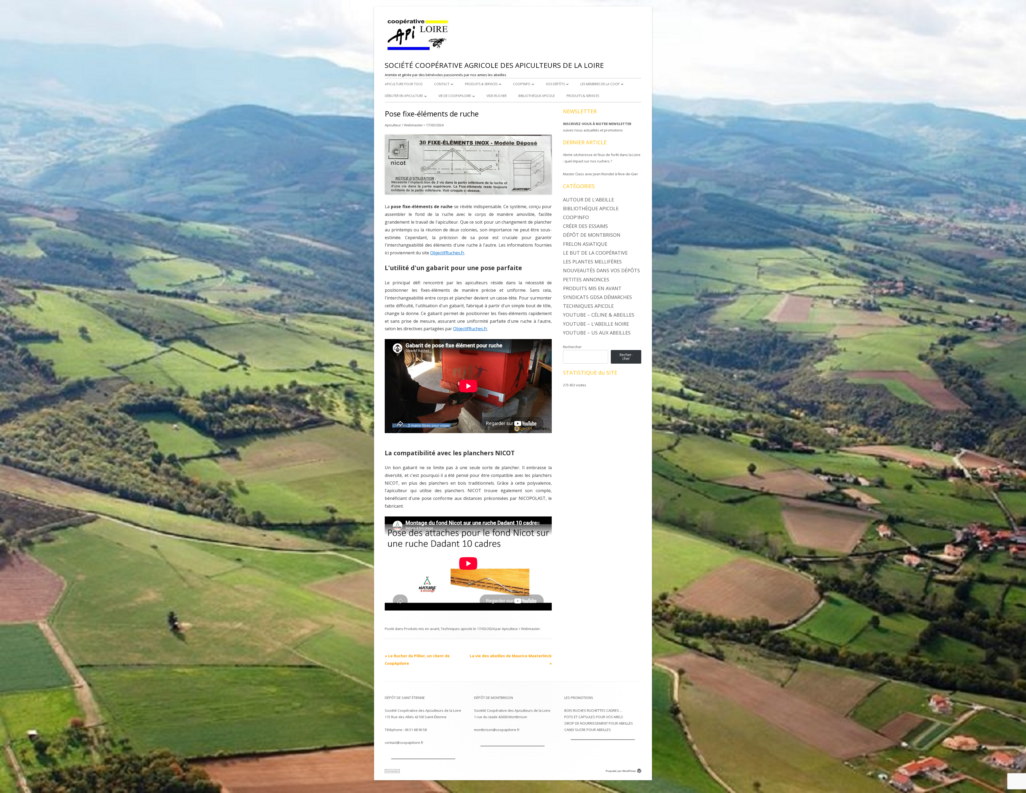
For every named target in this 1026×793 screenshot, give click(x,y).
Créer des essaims (585, 226)
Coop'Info (576, 217)
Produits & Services (481, 84)
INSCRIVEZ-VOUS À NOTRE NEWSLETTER (597, 123)
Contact (441, 84)
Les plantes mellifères (592, 261)
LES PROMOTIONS (578, 697)
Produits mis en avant (421, 628)
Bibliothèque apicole (536, 96)
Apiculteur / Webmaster (404, 125)
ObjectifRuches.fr (447, 253)
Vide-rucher (497, 96)
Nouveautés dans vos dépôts (601, 270)
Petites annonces (586, 279)
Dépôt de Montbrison (591, 235)
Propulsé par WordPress (621, 770)
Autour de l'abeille (588, 199)
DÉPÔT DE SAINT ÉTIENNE (405, 697)
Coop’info (521, 84)
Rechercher (572, 346)
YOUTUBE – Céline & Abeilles (598, 315)
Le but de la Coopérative (595, 253)
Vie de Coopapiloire (454, 96)
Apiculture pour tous (403, 84)
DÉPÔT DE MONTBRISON (493, 697)
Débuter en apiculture (404, 96)
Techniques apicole (456, 628)
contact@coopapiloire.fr (404, 742)
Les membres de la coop (600, 84)
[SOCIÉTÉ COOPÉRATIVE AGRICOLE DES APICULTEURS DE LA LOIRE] (418, 50)
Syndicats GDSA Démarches (597, 297)
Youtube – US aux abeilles (597, 332)
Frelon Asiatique (585, 244)
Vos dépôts (555, 84)
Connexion (392, 770)
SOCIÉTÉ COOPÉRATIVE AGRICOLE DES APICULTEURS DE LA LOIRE (494, 65)
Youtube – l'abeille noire (596, 324)
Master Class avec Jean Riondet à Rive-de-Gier (600, 174)
